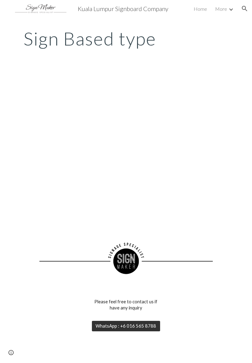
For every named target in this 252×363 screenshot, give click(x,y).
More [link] (221, 9)
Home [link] (200, 9)
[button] (244, 8)
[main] (90, 38)
